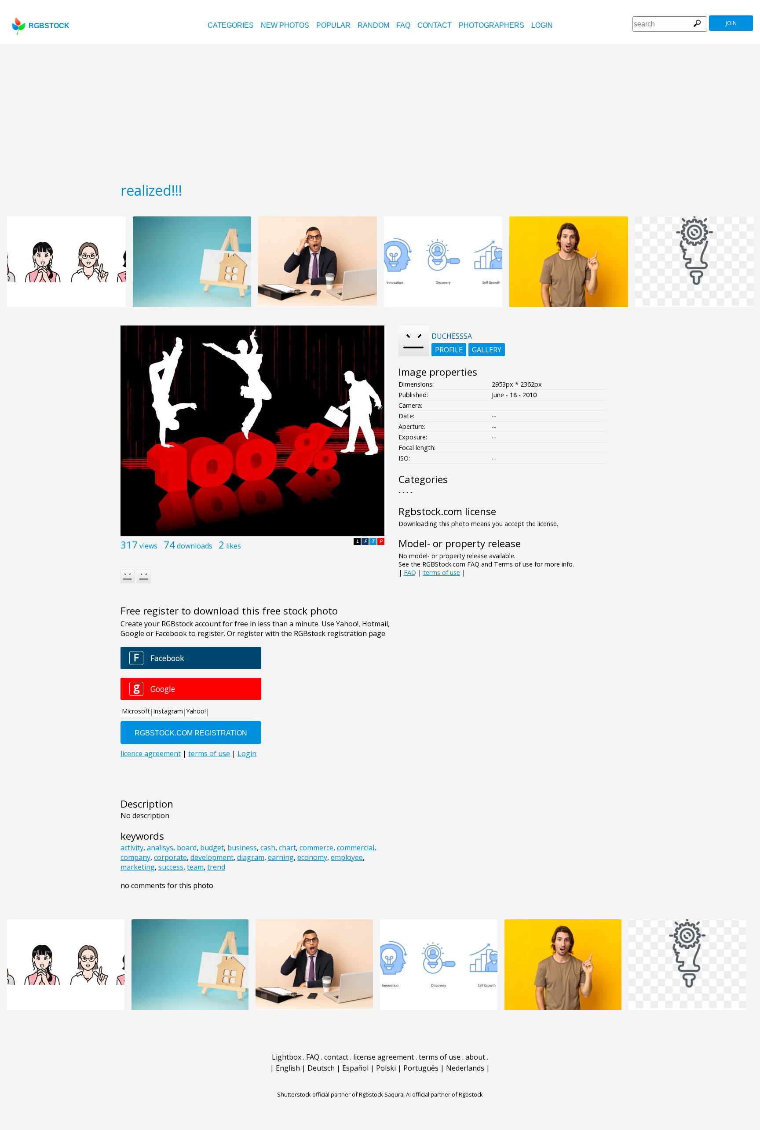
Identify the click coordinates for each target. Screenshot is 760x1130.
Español (355, 1068)
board (187, 847)
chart (287, 847)
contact (434, 25)
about (475, 1057)
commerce (316, 847)
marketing (138, 867)
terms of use (441, 572)
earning (281, 857)
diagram (250, 857)
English (288, 1068)
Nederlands (465, 1068)
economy (312, 857)
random (373, 25)
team (195, 867)
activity (132, 847)
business (242, 847)
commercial (355, 847)
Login (542, 25)
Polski (386, 1068)
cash (267, 847)
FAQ (403, 25)
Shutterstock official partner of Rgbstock (330, 1094)
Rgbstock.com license (447, 511)
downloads (194, 546)
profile (449, 350)
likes (233, 546)
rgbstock (49, 25)
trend (216, 867)
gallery (486, 350)
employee (347, 857)
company (135, 857)
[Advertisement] (380, 110)
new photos (285, 25)
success (170, 867)
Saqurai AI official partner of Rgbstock (433, 1094)
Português (420, 1068)
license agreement (383, 1057)
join (731, 23)
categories (231, 25)
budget (212, 847)
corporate (170, 857)
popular (333, 25)
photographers (491, 25)
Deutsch (321, 1068)
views (148, 546)
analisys (160, 847)
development (212, 857)
